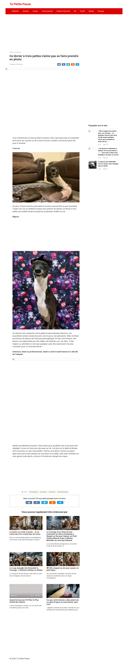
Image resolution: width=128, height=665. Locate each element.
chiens (44, 492)
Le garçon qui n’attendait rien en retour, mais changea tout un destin (108, 164)
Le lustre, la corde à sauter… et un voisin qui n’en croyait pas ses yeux (25, 533)
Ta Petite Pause (20, 4)
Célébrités (15, 11)
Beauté (91, 11)
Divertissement (47, 11)
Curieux (35, 11)
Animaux (26, 11)
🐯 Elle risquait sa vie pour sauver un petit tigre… (62, 569)
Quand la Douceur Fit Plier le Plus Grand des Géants (24, 601)
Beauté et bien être (63, 11)
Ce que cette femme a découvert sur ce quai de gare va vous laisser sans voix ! (62, 602)
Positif (82, 11)
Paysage (101, 11)
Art (75, 11)
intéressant (63, 492)
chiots (52, 492)
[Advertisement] (64, 31)
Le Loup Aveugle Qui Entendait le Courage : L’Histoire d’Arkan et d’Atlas (26, 569)
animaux (34, 492)
